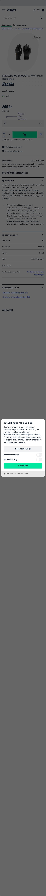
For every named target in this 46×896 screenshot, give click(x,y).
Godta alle (23, 466)
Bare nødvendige (23, 449)
